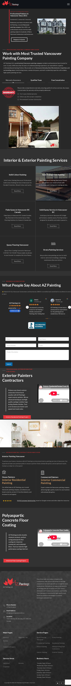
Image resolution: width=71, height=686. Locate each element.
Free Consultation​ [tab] (58, 80)
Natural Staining (42, 646)
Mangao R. (37, 299)
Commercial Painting (43, 643)
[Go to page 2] (48, 318)
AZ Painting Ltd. (15, 303)
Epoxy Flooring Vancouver (18, 245)
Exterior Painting (57, 652)
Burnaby (21, 663)
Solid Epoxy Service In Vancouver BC (53, 211)
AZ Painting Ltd (19, 682)
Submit (9, 364)
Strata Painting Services (53, 250)
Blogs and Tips (23, 637)
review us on (14, 310)
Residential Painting (58, 643)
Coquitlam (6, 666)
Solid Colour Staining (17, 175)
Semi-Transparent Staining (53, 175)
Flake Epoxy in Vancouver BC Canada (18, 211)
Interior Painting (42, 652)
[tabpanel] (36, 93)
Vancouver (6, 663)
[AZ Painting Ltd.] (10, 4)
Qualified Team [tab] (36, 80)
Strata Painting (56, 637)
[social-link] (57, 683)
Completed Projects (9, 647)
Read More (17, 191)
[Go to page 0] (45, 318)
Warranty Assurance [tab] (13, 80)
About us (6, 637)
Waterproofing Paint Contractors (58, 648)
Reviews (5, 641)
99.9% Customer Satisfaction (26, 500)
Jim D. (57, 299)
